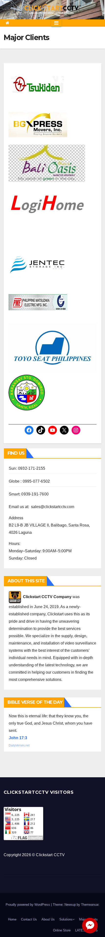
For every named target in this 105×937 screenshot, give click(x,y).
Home (12, 919)
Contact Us (29, 919)
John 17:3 (18, 738)
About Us (48, 919)
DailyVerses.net (19, 745)
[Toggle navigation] (56, 23)
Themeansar (89, 904)
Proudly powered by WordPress (28, 904)
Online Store (62, 930)
